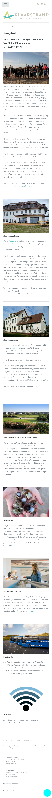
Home (5, 740)
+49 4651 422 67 (10, 791)
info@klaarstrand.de (12, 784)
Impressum (27, 740)
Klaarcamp (15, 348)
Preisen (28, 186)
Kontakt (11, 740)
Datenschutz (18, 740)
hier (36, 294)
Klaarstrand (13, 241)
